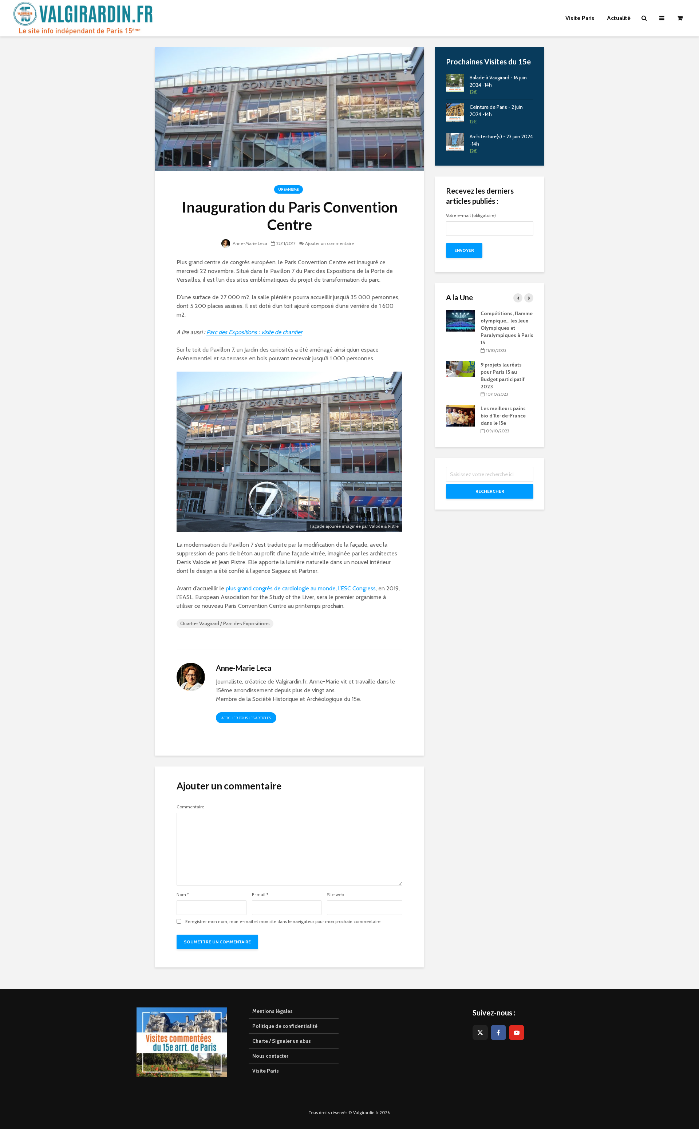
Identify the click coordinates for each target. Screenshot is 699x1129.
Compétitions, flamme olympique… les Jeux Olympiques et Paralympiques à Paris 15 (507, 328)
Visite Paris (265, 1070)
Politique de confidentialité (284, 1026)
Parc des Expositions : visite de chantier (254, 332)
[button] (683, 10)
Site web (335, 894)
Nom (183, 894)
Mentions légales (272, 1011)
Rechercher (489, 491)
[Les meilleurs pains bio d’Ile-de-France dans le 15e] (460, 415)
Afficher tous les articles (246, 718)
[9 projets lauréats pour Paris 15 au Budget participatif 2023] (460, 368)
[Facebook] (498, 1032)
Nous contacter (270, 1056)
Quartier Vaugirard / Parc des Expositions (225, 623)
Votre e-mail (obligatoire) (471, 215)
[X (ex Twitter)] (480, 1032)
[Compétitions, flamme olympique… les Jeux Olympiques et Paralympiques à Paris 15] (460, 320)
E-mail (260, 894)
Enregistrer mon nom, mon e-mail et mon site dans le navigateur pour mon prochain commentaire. (283, 921)
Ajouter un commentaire (329, 243)
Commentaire (190, 807)
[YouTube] (516, 1032)
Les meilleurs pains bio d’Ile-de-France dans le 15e (503, 415)
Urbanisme (288, 189)
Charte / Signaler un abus (281, 1041)
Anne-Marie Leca (249, 243)
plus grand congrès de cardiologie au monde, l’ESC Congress (301, 588)
